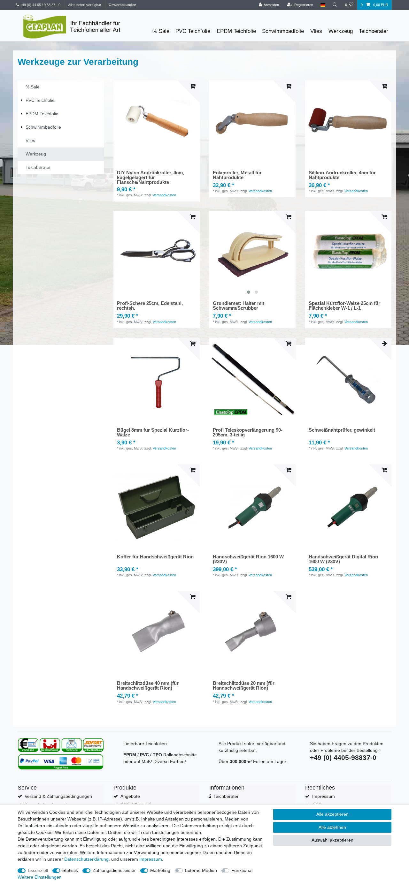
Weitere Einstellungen (40, 877)
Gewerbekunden (122, 5)
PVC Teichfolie (192, 31)
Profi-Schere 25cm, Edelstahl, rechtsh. (150, 306)
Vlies (316, 31)
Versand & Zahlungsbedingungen (58, 796)
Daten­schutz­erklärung (86, 859)
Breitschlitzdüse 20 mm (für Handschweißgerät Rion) (243, 686)
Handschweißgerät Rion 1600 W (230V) (248, 559)
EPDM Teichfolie (236, 31)
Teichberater (373, 31)
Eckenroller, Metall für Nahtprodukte (237, 175)
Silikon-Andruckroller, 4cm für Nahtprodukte (342, 175)
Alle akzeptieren (332, 814)
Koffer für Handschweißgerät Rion (155, 556)
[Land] (322, 5)
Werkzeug (340, 31)
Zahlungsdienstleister (114, 870)
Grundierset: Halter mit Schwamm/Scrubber (238, 306)
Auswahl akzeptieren (332, 840)
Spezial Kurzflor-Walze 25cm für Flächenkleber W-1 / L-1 (344, 306)
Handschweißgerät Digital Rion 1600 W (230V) (343, 559)
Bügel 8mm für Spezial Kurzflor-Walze (153, 432)
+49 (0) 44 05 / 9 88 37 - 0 (39, 5)
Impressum (323, 796)
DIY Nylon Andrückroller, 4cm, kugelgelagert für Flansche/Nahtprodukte (150, 177)
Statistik (70, 870)
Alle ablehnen (332, 827)
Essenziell (38, 870)
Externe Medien (201, 870)
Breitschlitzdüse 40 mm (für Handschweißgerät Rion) (148, 686)
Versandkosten (164, 195)
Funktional (241, 870)
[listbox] (252, 254)
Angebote (130, 796)
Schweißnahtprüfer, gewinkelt (342, 430)
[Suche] (335, 5)
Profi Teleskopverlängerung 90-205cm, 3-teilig (247, 432)
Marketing (160, 870)
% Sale (160, 31)
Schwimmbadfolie (283, 31)
